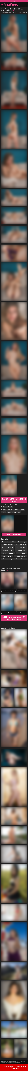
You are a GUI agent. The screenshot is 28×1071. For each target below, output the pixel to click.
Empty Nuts (7, 550)
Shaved (22, 509)
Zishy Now (7, 556)
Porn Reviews (21, 548)
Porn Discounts (20, 545)
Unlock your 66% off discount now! (14, 618)
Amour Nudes (21, 553)
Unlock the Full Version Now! (15, 499)
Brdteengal (22, 542)
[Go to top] (24, 1066)
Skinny (4, 512)
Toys (19, 512)
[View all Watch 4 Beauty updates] (7, 570)
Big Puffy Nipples (8, 553)
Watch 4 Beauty (6, 10)
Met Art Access (7, 545)
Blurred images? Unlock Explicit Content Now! (13, 1067)
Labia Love (14, 1)
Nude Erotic (20, 556)
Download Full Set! (14, 534)
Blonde (10, 509)
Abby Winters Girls (9, 542)
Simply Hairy (7, 559)
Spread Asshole (11, 512)
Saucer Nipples (7, 548)
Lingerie (16, 509)
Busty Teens (20, 559)
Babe (4, 509)
